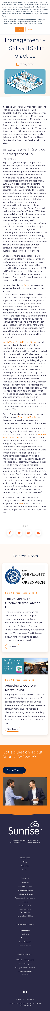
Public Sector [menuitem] (25, 930)
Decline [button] (30, 29)
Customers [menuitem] (25, 866)
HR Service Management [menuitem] (25, 964)
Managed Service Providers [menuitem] (25, 968)
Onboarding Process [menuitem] (25, 890)
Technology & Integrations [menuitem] (25, 898)
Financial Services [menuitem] (25, 946)
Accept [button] (19, 29)
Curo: (27, 285)
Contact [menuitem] (25, 870)
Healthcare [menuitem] (25, 934)
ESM (21, 503)
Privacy (18, 999)
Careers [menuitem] (25, 902)
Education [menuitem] (25, 938)
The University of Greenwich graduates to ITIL (22, 603)
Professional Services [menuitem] (25, 894)
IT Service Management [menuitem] (25, 960)
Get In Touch (14, 770)
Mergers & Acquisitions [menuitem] (25, 916)
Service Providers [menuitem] (25, 942)
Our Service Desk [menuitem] (25, 906)
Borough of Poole (27, 417)
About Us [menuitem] (25, 882)
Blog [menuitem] (25, 862)
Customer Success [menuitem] (25, 886)
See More (12, 646)
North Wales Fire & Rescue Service (20, 342)
